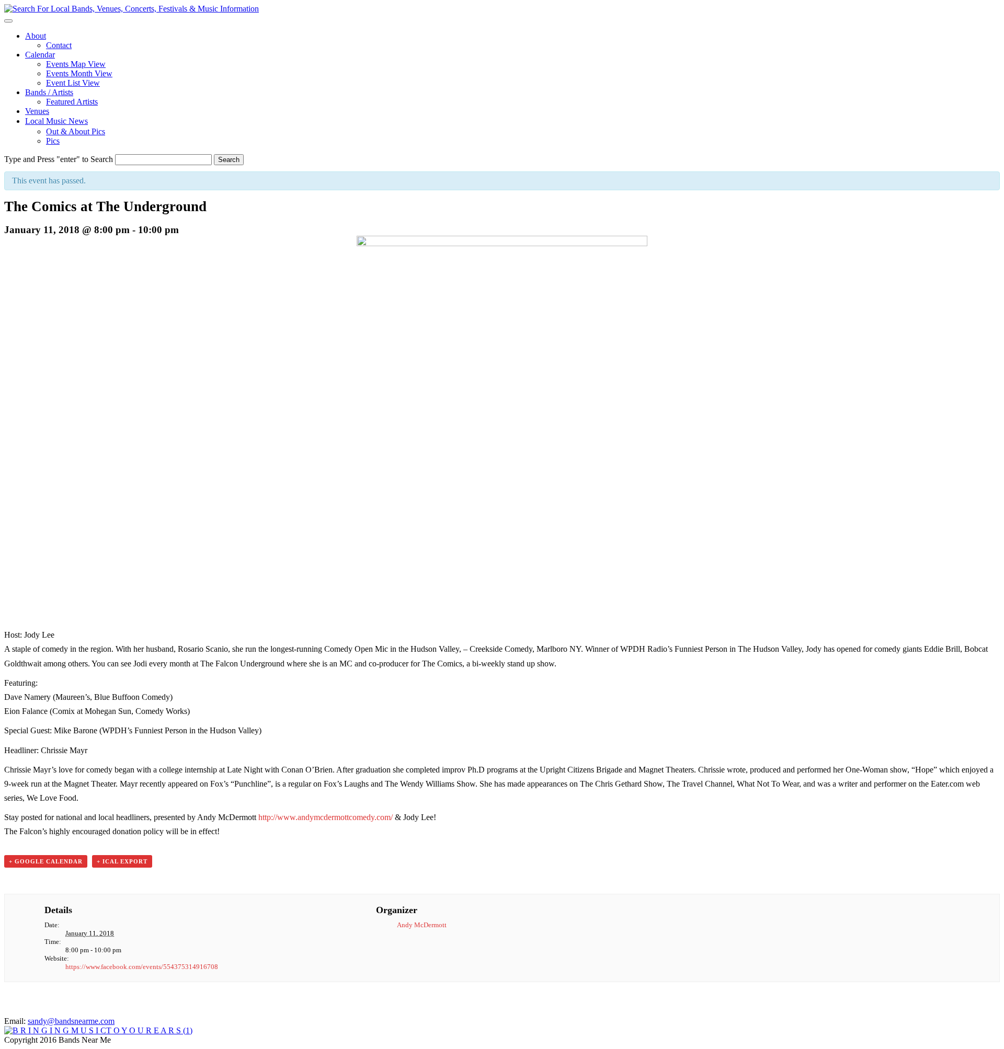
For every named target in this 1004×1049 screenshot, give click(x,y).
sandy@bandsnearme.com (71, 1021)
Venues (37, 111)
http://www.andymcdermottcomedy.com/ (325, 817)
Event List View (73, 82)
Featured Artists (72, 101)
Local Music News (56, 121)
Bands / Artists (49, 92)
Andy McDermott (422, 925)
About (35, 35)
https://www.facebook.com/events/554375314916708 (141, 967)
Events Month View (79, 73)
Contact (59, 45)
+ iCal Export (122, 861)
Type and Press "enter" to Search (58, 159)
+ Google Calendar (46, 861)
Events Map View (76, 64)
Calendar (40, 54)
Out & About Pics (75, 131)
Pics (53, 140)
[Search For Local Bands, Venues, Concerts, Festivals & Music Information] (131, 8)
